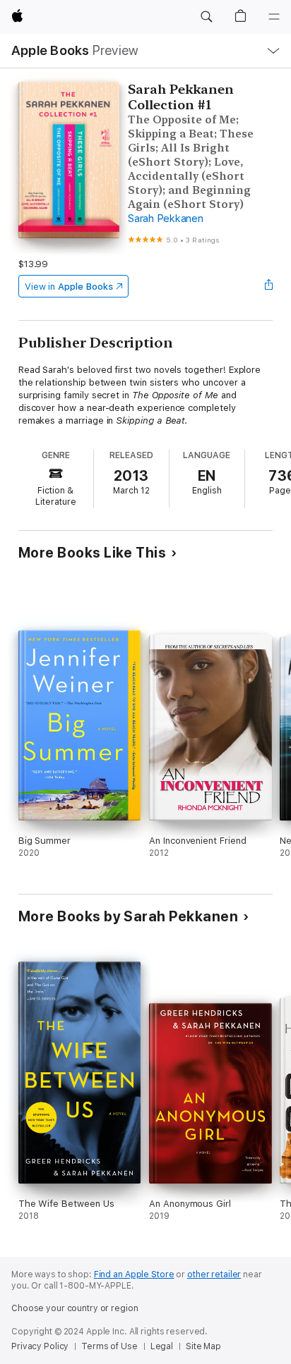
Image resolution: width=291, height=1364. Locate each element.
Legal (161, 1346)
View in (69, 286)
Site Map (203, 1346)
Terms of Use (109, 1346)
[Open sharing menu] (268, 286)
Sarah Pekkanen (165, 218)
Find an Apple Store (134, 1274)
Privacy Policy (40, 1346)
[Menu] (274, 17)
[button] (206, 17)
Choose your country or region (74, 1308)
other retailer (214, 1274)
